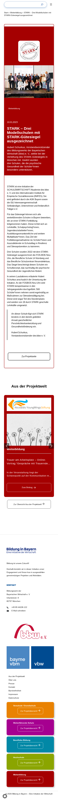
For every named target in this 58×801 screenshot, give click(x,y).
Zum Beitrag (27, 487)
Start (6, 13)
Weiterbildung (16, 13)
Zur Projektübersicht (29, 711)
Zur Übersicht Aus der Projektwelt (27, 504)
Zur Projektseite (29, 356)
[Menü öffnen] (51, 4)
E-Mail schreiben (18, 611)
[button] (5, 796)
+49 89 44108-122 (19, 607)
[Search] (42, 4)
